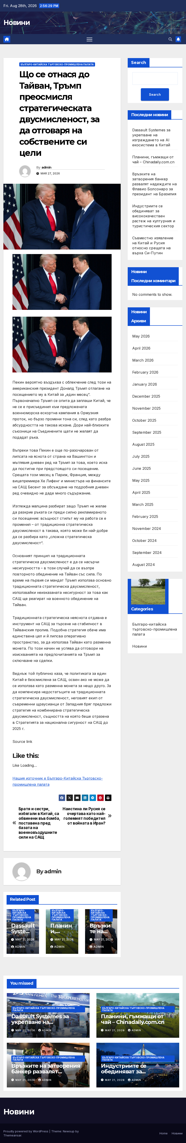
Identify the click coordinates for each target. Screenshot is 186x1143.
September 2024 (147, 552)
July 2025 (141, 456)
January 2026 (144, 384)
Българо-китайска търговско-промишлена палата (57, 64)
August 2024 (143, 564)
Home (163, 1133)
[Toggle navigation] (89, 39)
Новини (16, 22)
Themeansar (12, 1135)
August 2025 (143, 444)
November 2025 (146, 408)
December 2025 (146, 396)
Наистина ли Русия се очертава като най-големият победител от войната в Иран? (84, 816)
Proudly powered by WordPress (26, 1131)
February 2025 (145, 516)
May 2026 (141, 336)
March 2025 (143, 504)
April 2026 (141, 348)
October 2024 (144, 540)
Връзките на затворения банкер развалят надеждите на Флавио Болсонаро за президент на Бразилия (154, 184)
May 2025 (141, 480)
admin (46, 167)
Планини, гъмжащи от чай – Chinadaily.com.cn (132, 1019)
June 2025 (141, 468)
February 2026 (145, 372)
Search (138, 62)
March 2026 (143, 360)
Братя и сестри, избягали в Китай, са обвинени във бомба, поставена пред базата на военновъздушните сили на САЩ (39, 823)
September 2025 (147, 432)
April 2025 (141, 492)
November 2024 (146, 528)
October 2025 (144, 420)
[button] (170, 39)
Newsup (68, 1131)
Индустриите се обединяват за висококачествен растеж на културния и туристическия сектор (153, 216)
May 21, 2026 (25, 1030)
